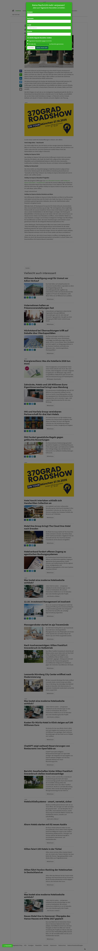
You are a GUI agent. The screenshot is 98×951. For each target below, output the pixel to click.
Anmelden (31, 48)
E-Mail (29, 25)
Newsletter (8, 946)
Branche (29, 31)
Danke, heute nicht (41, 48)
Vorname (30, 12)
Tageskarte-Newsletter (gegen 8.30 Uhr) (40, 41)
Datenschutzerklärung (42, 44)
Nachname (30, 18)
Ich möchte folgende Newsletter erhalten (39, 38)
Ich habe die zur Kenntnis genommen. (46, 44)
